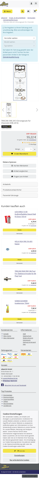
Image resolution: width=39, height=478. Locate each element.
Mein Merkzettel (8, 338)
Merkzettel (19, 233)
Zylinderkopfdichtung (10, 20)
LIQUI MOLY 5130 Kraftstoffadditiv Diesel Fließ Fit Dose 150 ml (25, 214)
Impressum (26, 340)
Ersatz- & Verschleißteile (17, 18)
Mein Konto (7, 336)
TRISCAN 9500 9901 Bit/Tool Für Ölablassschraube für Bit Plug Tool (25, 273)
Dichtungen (31, 18)
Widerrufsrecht (28, 338)
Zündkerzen (7, 406)
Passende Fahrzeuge (10, 195)
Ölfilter (5, 401)
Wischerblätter (8, 404)
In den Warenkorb (21, 154)
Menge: (17, 149)
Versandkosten (32, 139)
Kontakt (5, 334)
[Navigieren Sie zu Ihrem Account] (31, 3)
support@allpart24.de (10, 378)
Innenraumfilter (8, 399)
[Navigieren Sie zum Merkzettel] (36, 3)
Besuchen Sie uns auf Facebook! (15, 385)
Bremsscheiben (8, 397)
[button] (22, 11)
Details (20, 230)
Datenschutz (27, 336)
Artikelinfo (7, 184)
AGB (24, 334)
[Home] (4, 4)
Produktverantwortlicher (12, 190)
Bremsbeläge (7, 395)
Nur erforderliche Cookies (19, 460)
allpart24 (4, 18)
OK (21, 451)
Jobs (24, 344)
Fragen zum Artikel (21, 176)
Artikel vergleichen (21, 171)
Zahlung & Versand (29, 342)
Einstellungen (19, 455)
